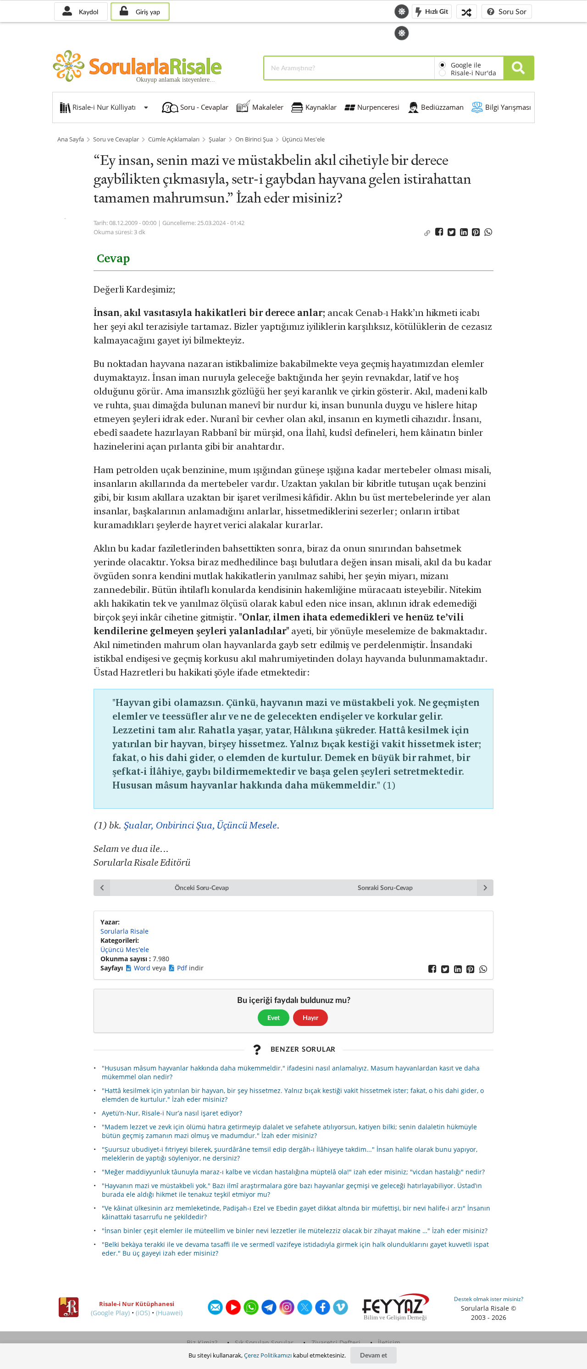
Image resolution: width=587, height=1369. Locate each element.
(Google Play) (110, 1312)
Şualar (217, 139)
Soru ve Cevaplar (116, 139)
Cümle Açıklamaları (173, 139)
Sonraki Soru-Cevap (385, 887)
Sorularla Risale (124, 931)
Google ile (466, 65)
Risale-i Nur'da (473, 73)
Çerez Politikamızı (268, 1355)
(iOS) (143, 1312)
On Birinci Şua (254, 139)
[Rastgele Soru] (466, 11)
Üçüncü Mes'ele (303, 139)
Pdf (183, 967)
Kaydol (87, 12)
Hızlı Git (436, 11)
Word (143, 967)
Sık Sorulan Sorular (264, 1342)
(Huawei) (169, 1312)
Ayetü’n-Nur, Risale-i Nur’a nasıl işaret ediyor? (172, 1113)
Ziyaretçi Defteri (335, 1342)
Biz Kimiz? (202, 1342)
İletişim (389, 1342)
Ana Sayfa (70, 139)
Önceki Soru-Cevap (202, 887)
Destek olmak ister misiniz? (488, 1299)
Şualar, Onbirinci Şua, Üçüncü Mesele (200, 825)
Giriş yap (147, 12)
